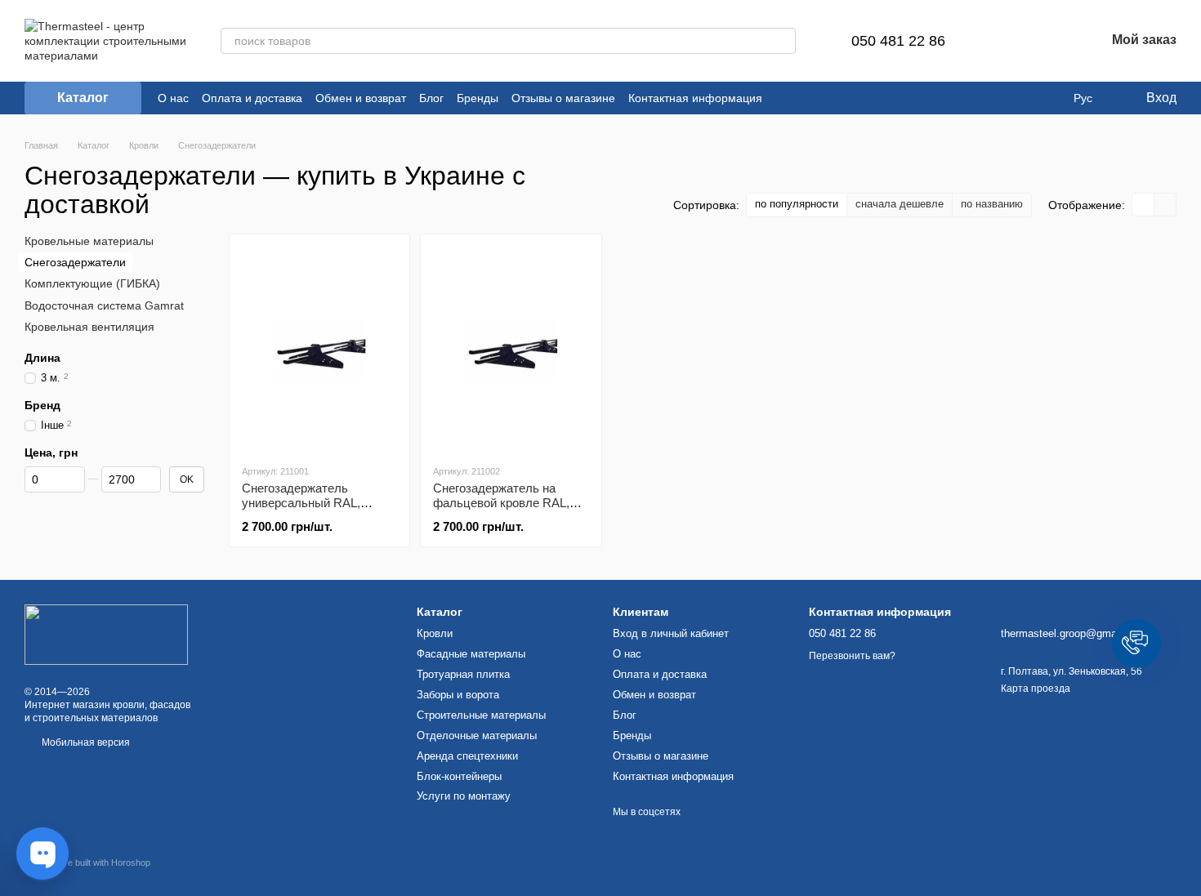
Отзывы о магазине (563, 98)
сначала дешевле (899, 204)
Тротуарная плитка (463, 674)
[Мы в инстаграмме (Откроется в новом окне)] (804, 98)
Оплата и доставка (252, 98)
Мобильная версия (84, 742)
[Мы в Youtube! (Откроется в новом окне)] (824, 98)
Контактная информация (695, 98)
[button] (1136, 643)
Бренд (42, 405)
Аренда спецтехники (467, 756)
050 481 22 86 (898, 40)
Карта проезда (1035, 688)
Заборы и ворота (458, 695)
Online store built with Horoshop (87, 862)
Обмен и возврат (360, 98)
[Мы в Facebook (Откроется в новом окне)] (785, 98)
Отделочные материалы (477, 735)
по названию (992, 204)
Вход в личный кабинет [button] (671, 633)
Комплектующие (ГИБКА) (92, 283)
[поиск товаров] (783, 41)
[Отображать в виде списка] (1165, 205)
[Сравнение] (1007, 41)
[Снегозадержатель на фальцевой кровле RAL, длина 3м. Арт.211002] (510, 349)
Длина (42, 357)
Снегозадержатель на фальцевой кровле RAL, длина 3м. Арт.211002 (501, 502)
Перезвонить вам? (852, 656)
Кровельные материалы (89, 240)
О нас (173, 98)
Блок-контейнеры (459, 776)
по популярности (796, 204)
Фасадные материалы (471, 654)
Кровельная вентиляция (89, 326)
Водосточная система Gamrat (104, 305)
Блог (431, 98)
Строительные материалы (481, 715)
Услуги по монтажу (464, 796)
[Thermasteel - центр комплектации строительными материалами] (106, 634)
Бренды (477, 98)
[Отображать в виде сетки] (1143, 205)
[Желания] (1050, 41)
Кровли (435, 633)
